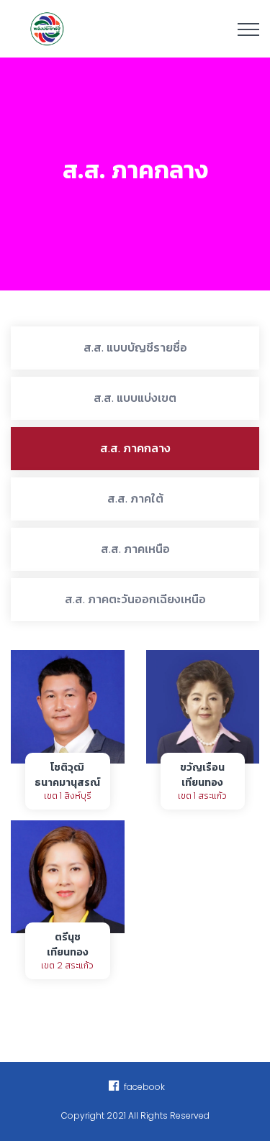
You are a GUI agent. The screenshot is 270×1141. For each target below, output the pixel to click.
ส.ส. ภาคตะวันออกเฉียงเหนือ (135, 599)
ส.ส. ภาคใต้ (135, 498)
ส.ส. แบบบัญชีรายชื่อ (135, 347)
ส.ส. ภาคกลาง (135, 448)
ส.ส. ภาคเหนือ (135, 549)
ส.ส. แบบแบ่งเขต (135, 398)
